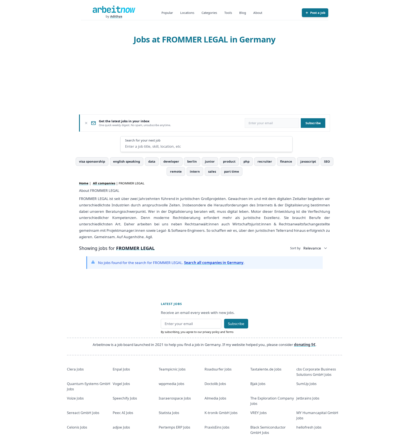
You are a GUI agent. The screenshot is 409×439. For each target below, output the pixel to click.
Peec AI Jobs (123, 412)
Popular (167, 12)
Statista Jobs (169, 412)
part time (231, 171)
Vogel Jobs (121, 383)
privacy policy (211, 332)
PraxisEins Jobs (216, 427)
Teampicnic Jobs (172, 369)
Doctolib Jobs (215, 383)
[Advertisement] (204, 79)
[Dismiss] (86, 123)
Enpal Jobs (121, 369)
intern (195, 171)
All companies (104, 183)
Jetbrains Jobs (307, 398)
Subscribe (313, 123)
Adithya (116, 16)
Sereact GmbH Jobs (83, 412)
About (257, 12)
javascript (308, 161)
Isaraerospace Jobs (175, 398)
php (246, 161)
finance (286, 161)
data (151, 161)
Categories (209, 12)
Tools (228, 12)
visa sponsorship (92, 161)
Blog (242, 12)
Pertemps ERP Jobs (174, 427)
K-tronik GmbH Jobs (221, 412)
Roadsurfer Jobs (218, 369)
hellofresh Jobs (308, 427)
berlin (192, 161)
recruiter (265, 161)
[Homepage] (114, 9)
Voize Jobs (75, 398)
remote (176, 171)
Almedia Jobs (215, 398)
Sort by (295, 248)
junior (210, 161)
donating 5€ (304, 344)
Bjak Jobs (257, 383)
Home (83, 183)
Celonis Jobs (77, 427)
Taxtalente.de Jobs (265, 369)
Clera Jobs (75, 369)
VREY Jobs (258, 412)
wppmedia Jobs (171, 383)
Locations (187, 12)
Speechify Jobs (125, 398)
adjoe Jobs (121, 427)
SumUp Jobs (306, 383)
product (229, 161)
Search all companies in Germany (213, 262)
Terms (229, 332)
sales (212, 171)
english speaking (126, 161)
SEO (327, 161)
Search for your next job (142, 140)
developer (171, 161)
